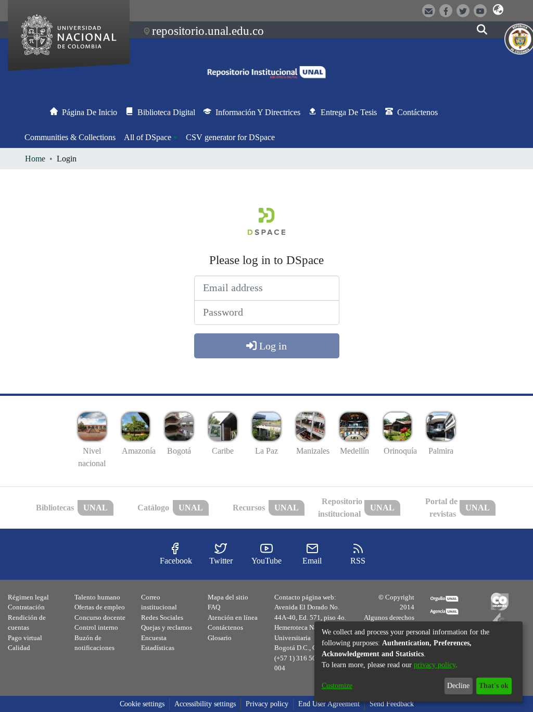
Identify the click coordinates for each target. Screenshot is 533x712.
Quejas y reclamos (166, 627)
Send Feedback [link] (392, 704)
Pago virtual (25, 638)
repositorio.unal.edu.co (208, 31)
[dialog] (418, 661)
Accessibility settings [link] (205, 704)
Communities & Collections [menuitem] (70, 137)
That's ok (494, 686)
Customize (337, 686)
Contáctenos (225, 627)
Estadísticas (157, 648)
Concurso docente (99, 617)
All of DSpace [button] (147, 137)
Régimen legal (28, 597)
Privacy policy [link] (267, 704)
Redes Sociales (162, 617)
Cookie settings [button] (142, 704)
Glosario (220, 638)
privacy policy (434, 665)
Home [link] (35, 158)
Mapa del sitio (228, 597)
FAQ (214, 607)
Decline (458, 686)
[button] (498, 10)
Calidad (19, 648)
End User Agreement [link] (329, 704)
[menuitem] (150, 137)
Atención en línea (233, 617)
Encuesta (154, 638)
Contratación (26, 607)
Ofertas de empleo (99, 607)
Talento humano (97, 597)
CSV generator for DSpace (230, 137)
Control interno (96, 627)
